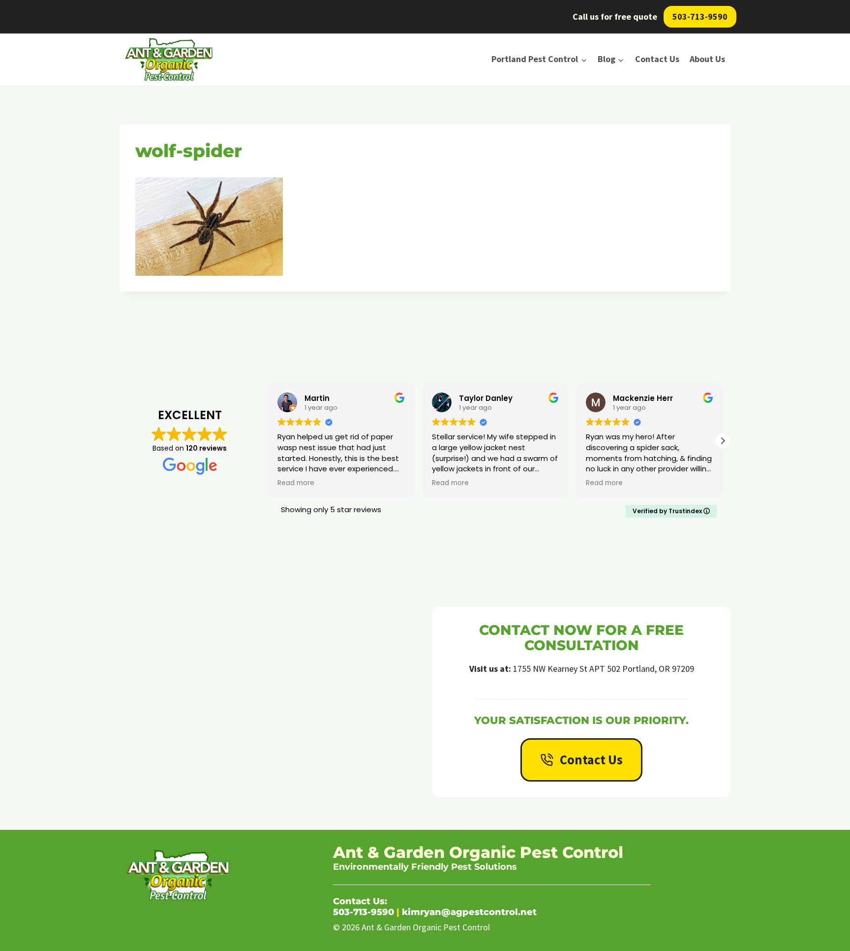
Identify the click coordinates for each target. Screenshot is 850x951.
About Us (707, 59)
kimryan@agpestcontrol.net (469, 912)
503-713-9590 (700, 16)
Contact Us (657, 59)
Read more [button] (295, 483)
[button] (722, 440)
